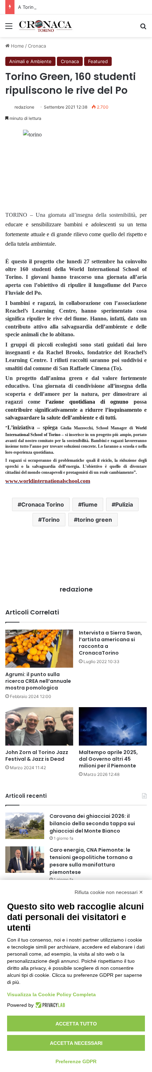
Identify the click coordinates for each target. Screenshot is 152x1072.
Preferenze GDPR (76, 1061)
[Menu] (8, 28)
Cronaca (37, 46)
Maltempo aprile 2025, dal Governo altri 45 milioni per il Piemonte (108, 759)
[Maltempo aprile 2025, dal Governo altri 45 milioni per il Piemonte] (113, 726)
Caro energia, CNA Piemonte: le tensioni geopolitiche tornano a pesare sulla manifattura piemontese (91, 861)
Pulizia (124, 504)
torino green (94, 519)
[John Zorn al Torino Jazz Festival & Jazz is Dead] (39, 726)
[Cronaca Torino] (46, 25)
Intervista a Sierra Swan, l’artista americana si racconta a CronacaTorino (110, 642)
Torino (51, 519)
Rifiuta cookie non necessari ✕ (109, 892)
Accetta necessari (76, 1043)
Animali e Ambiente (30, 61)
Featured (98, 61)
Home (17, 46)
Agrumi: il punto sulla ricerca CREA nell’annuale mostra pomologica (38, 681)
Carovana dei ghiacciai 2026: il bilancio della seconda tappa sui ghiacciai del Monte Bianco (92, 823)
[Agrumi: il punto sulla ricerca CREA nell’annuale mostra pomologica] (39, 649)
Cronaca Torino (42, 504)
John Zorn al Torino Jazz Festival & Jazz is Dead (36, 755)
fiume (90, 504)
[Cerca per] (143, 28)
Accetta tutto (76, 1024)
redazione (24, 107)
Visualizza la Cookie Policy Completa (51, 994)
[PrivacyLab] (49, 1005)
